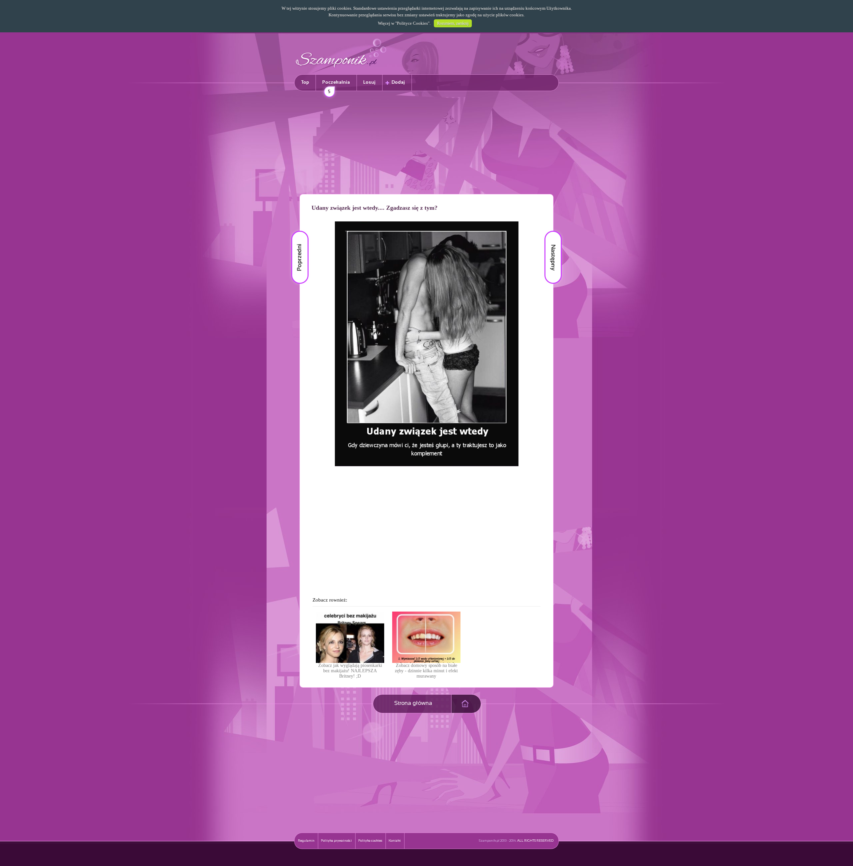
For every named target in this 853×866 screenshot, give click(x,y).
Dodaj (398, 82)
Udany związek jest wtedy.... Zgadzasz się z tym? (374, 207)
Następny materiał (548, 231)
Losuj (369, 82)
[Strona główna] (341, 68)
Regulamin (306, 840)
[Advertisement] (426, 143)
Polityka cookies (370, 840)
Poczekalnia (336, 85)
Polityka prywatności (336, 840)
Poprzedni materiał (296, 231)
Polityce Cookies (412, 23)
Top (305, 82)
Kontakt (395, 840)
